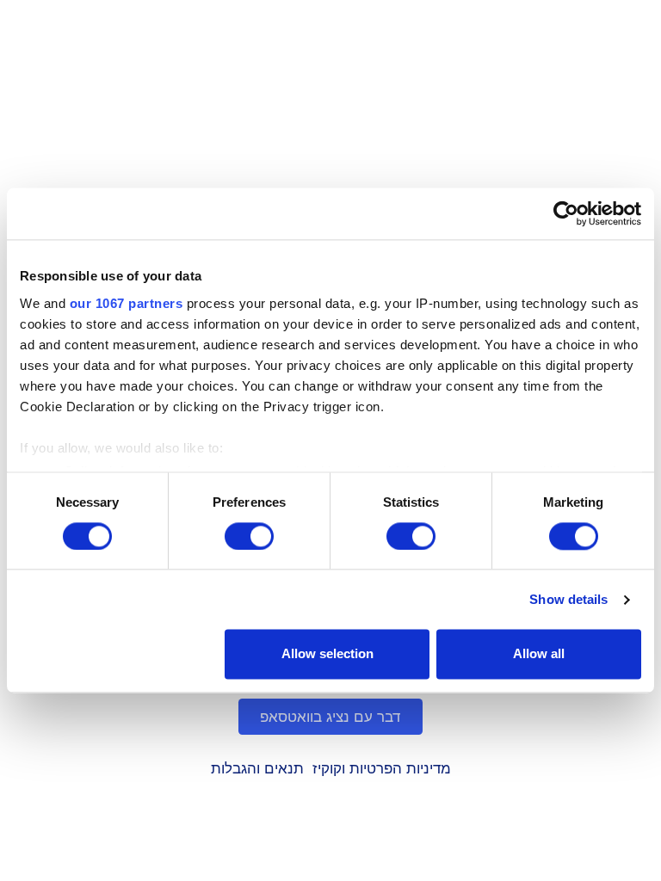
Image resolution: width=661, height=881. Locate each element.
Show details (568, 599)
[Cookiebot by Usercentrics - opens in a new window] (566, 213)
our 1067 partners (126, 303)
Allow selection (327, 654)
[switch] (249, 536)
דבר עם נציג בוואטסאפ (331, 716)
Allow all (539, 654)
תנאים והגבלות (257, 768)
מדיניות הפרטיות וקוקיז (381, 768)
